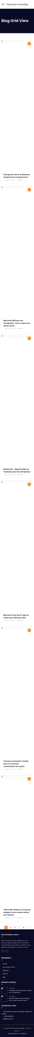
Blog (4, 977)
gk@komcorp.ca (8, 1019)
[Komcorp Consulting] (17, 4)
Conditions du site (13, 1033)
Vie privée (23, 1033)
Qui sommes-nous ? (9, 967)
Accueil (5, 964)
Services (5, 974)
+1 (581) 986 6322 (8, 1016)
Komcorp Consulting (18, 1028)
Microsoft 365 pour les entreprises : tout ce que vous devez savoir (16, 323)
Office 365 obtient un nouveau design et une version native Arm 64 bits (17, 912)
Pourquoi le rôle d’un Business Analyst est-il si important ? (20, 991)
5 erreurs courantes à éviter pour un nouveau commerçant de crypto (16, 764)
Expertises (6, 970)
